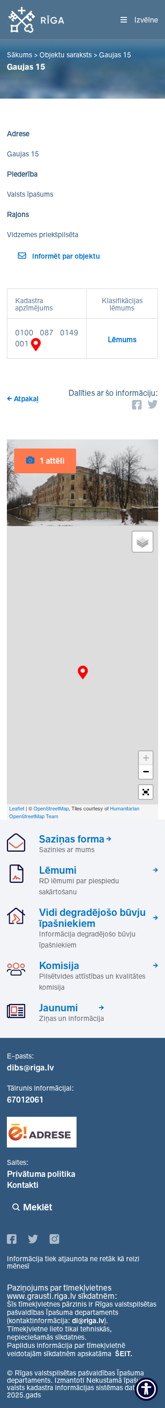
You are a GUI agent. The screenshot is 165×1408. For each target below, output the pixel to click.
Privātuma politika (41, 1174)
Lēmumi (58, 870)
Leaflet (16, 808)
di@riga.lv (88, 1321)
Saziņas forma (71, 838)
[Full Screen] (146, 792)
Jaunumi (58, 1007)
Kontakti (22, 1185)
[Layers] (142, 542)
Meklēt (37, 1207)
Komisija (59, 965)
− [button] (146, 771)
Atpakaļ (26, 399)
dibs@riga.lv (30, 1067)
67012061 (25, 1099)
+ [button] (146, 758)
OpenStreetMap (51, 808)
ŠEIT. (123, 1354)
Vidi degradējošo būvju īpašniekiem (92, 918)
